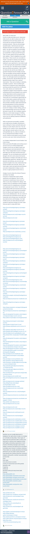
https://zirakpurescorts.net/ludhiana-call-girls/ (15, 424)
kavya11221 (12, 489)
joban (11, 525)
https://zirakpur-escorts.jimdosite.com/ (13, 359)
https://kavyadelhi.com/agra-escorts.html (13, 477)
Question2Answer (9, 532)
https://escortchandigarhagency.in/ (12, 235)
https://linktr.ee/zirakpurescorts (11, 402)
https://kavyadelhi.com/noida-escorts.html (14, 475)
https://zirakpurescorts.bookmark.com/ (13, 353)
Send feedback (4, 530)
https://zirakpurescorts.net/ (10, 217)
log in (8, 31)
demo (6, 3)
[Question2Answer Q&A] (15, 12)
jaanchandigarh (12, 431)
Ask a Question (13, 22)
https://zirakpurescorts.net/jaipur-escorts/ (14, 426)
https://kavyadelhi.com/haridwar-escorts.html (14, 479)
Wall (15, 15)
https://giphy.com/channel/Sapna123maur (14, 511)
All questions (5, 17)
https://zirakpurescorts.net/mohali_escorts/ (14, 231)
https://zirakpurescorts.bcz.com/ (11, 386)
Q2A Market (9, 531)
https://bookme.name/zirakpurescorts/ (13, 360)
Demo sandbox (12, 530)
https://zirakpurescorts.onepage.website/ (13, 381)
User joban (5, 15)
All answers (15, 17)
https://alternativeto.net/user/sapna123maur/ (15, 518)
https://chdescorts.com (9, 492)
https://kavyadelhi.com (9, 474)
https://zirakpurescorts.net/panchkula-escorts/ (15, 422)
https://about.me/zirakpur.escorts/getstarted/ (15, 317)
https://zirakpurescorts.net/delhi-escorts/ (13, 427)
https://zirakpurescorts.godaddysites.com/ (14, 333)
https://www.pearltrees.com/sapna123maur (14, 516)
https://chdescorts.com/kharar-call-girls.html (14, 494)
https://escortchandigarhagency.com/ (12, 238)
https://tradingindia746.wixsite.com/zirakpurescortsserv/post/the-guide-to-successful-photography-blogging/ (15, 350)
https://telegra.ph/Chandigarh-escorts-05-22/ (14, 331)
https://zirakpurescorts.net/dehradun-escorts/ (15, 420)
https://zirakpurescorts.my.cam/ (11, 403)
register (13, 31)
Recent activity (25, 15)
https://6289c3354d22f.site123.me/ (12, 324)
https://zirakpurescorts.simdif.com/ (12, 376)
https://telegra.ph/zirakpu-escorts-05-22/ (13, 329)
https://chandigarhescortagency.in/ (12, 236)
